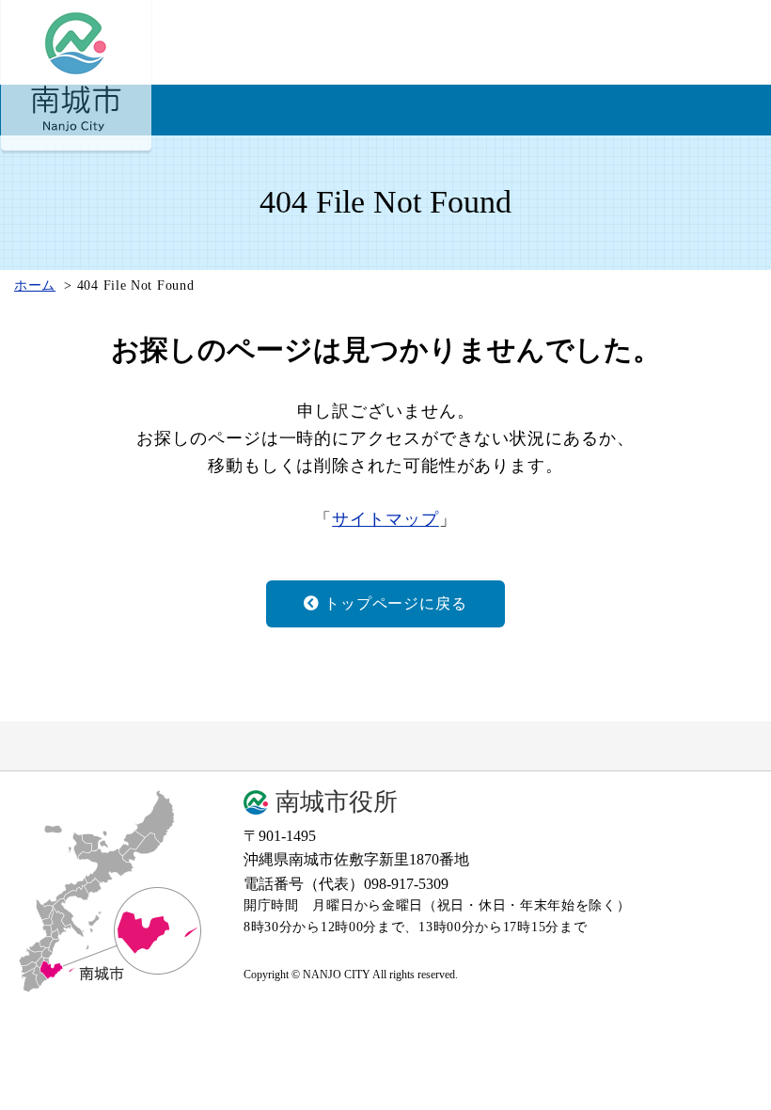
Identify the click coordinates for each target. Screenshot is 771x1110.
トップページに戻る (395, 603)
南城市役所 (336, 802)
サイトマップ (385, 519)
